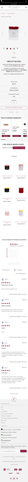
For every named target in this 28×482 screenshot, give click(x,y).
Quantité (14, 100)
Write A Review (14, 263)
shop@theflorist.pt (7, 440)
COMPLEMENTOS (14, 88)
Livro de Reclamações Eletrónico (9, 418)
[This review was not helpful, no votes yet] (25, 294)
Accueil (3, 13)
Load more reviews (14, 393)
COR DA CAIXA (14, 81)
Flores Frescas (11, 13)
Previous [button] (3, 33)
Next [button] (24, 33)
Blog (2, 407)
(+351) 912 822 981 (7, 435)
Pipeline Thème (14, 464)
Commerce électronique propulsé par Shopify (14, 461)
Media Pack (3, 420)
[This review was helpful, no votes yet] (22, 294)
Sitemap (3, 422)
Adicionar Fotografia (14, 94)
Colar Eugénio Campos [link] (15, 127)
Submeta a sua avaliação (18, 147)
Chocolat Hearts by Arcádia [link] (6, 130)
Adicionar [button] (6, 136)
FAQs (2, 409)
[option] (14, 33)
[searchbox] (7, 270)
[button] (25, 124)
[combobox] (21, 273)
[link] (6, 124)
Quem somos (4, 411)
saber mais (21, 66)
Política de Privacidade (7, 413)
